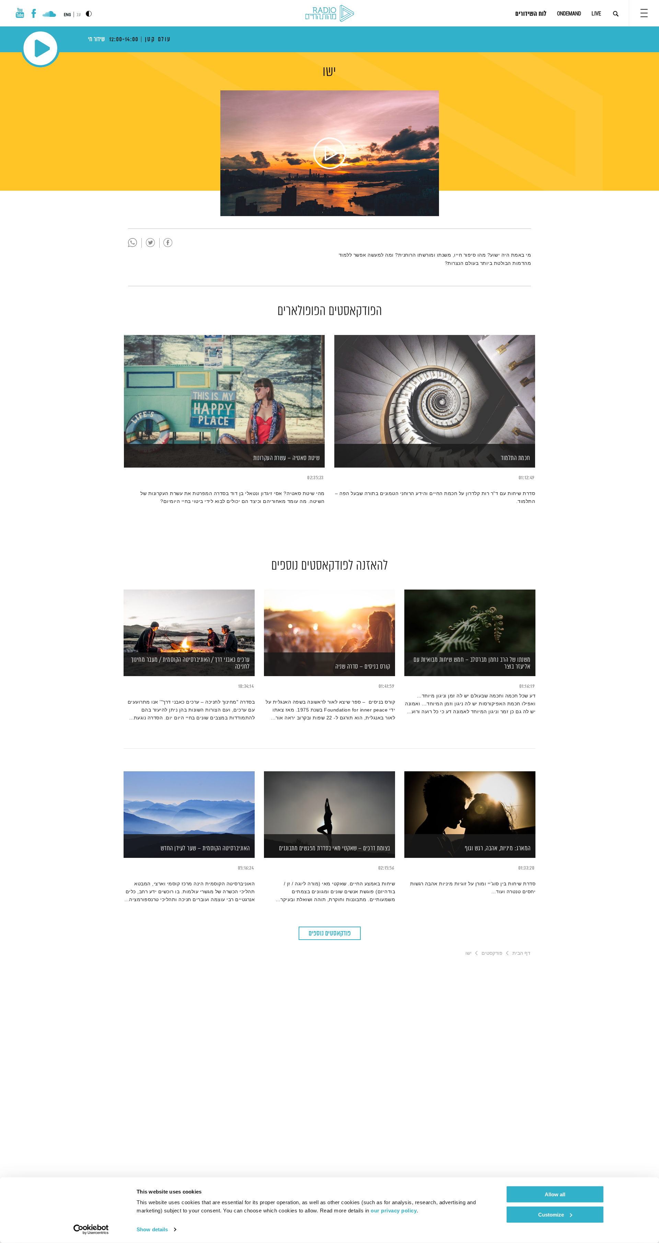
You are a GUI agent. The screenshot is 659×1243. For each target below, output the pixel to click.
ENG (67, 14)
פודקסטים (492, 953)
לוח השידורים (530, 14)
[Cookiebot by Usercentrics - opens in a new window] (91, 1229)
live (596, 13)
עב (79, 15)
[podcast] (329, 141)
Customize (551, 1214)
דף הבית (521, 953)
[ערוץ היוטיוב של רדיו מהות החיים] (20, 13)
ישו (329, 72)
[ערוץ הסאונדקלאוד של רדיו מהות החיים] (49, 15)
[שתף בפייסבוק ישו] (167, 243)
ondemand (569, 13)
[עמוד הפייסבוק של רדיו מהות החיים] (34, 13)
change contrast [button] (89, 13)
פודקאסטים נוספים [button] (330, 934)
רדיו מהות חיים (329, 14)
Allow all (555, 1194)
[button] (644, 13)
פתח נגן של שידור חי (40, 48)
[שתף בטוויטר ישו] (150, 243)
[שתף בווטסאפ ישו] (132, 243)
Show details (152, 1229)
